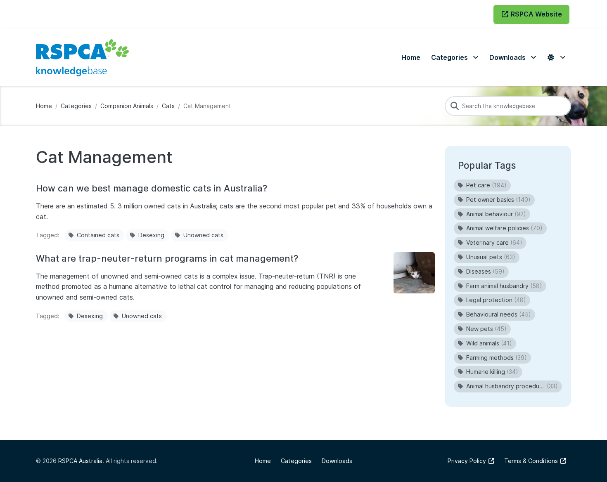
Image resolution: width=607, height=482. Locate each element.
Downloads (337, 460)
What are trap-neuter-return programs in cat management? (167, 258)
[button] (455, 57)
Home (44, 105)
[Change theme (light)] (556, 57)
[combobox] (508, 106)
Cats (168, 105)
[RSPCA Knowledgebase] (82, 57)
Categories (76, 105)
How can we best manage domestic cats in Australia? (151, 188)
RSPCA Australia (80, 460)
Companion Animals (126, 105)
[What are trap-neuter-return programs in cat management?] (414, 272)
